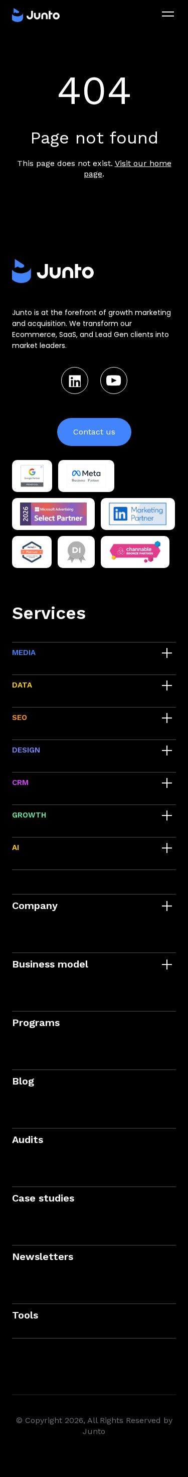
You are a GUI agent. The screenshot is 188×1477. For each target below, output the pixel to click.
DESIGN (26, 750)
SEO (19, 718)
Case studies (43, 1198)
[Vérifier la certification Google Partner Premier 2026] (32, 476)
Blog (23, 1081)
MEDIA (24, 652)
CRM (20, 782)
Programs (36, 1023)
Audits (27, 1139)
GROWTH (29, 815)
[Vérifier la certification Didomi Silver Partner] (76, 552)
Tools (25, 1315)
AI (15, 848)
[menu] (168, 14)
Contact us (94, 431)
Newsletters (42, 1257)
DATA (22, 685)
